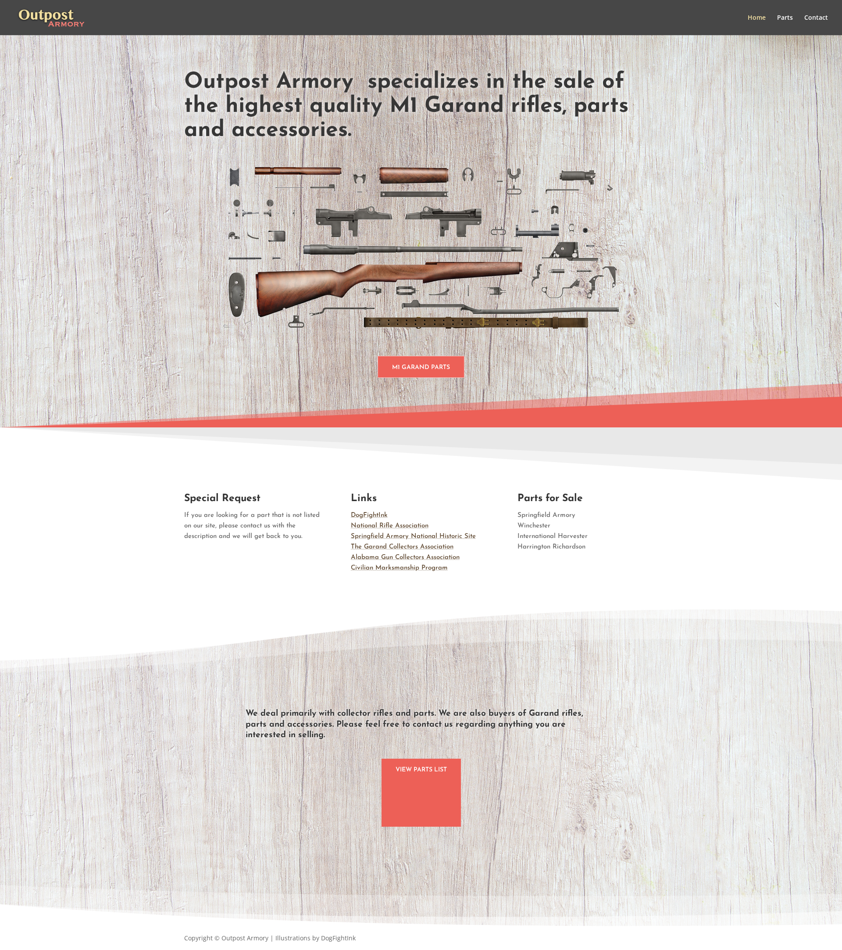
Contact (816, 18)
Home (757, 18)
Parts (785, 18)
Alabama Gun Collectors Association (405, 557)
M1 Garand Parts (421, 367)
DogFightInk (369, 515)
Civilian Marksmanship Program (399, 568)
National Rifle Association (389, 526)
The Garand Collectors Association (402, 547)
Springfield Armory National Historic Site (413, 536)
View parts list (421, 770)
